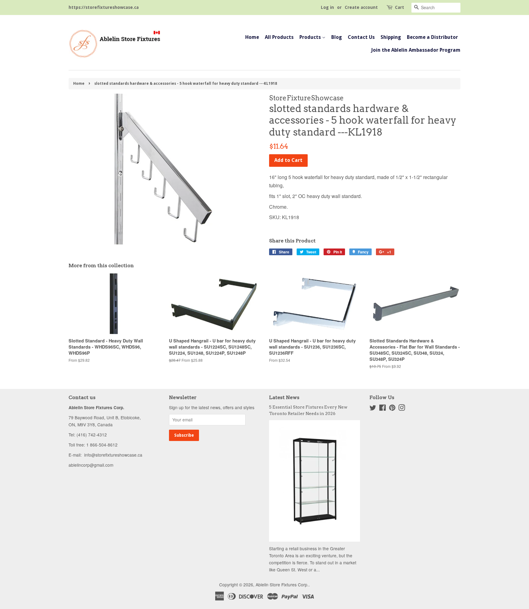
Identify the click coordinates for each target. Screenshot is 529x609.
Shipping (391, 37)
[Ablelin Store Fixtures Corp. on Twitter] (373, 408)
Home (252, 37)
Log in (327, 7)
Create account (361, 7)
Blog (336, 37)
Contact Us (361, 37)
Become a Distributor (432, 37)
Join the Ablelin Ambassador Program (415, 50)
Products (310, 37)
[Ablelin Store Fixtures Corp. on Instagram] (401, 408)
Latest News (284, 397)
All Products (279, 37)
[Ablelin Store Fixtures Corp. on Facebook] (382, 408)
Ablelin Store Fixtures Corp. (282, 584)
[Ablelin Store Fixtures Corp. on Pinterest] (392, 408)
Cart (399, 7)
